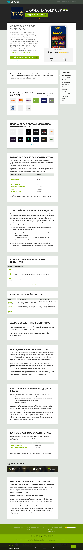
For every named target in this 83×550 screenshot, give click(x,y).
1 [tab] (31, 144)
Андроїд (64, 91)
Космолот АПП (51, 531)
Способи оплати (66, 77)
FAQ (63, 101)
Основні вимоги (66, 82)
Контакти (73, 2)
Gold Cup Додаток (66, 75)
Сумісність (64, 87)
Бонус (63, 98)
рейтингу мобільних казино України (20, 52)
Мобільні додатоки (62, 2)
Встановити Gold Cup (67, 94)
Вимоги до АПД (66, 84)
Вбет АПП (50, 529)
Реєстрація (65, 96)
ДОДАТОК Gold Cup (34, 15)
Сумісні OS (64, 89)
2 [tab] (33, 144)
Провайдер (65, 80)
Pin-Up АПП (29, 529)
